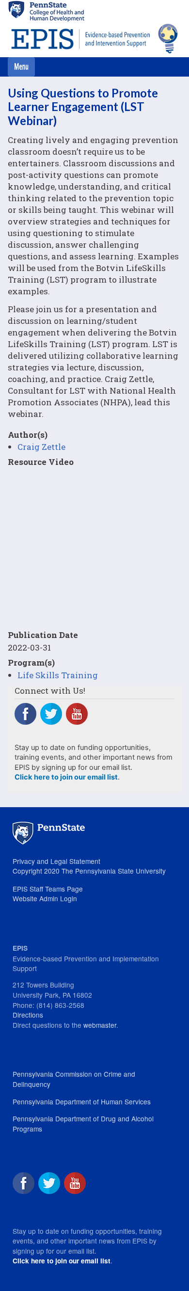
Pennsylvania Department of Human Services (82, 1101)
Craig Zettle (41, 446)
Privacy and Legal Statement (56, 861)
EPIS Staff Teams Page (48, 888)
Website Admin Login (45, 898)
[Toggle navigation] (21, 67)
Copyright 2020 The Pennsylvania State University (89, 871)
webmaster (99, 1025)
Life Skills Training (57, 675)
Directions (28, 1015)
